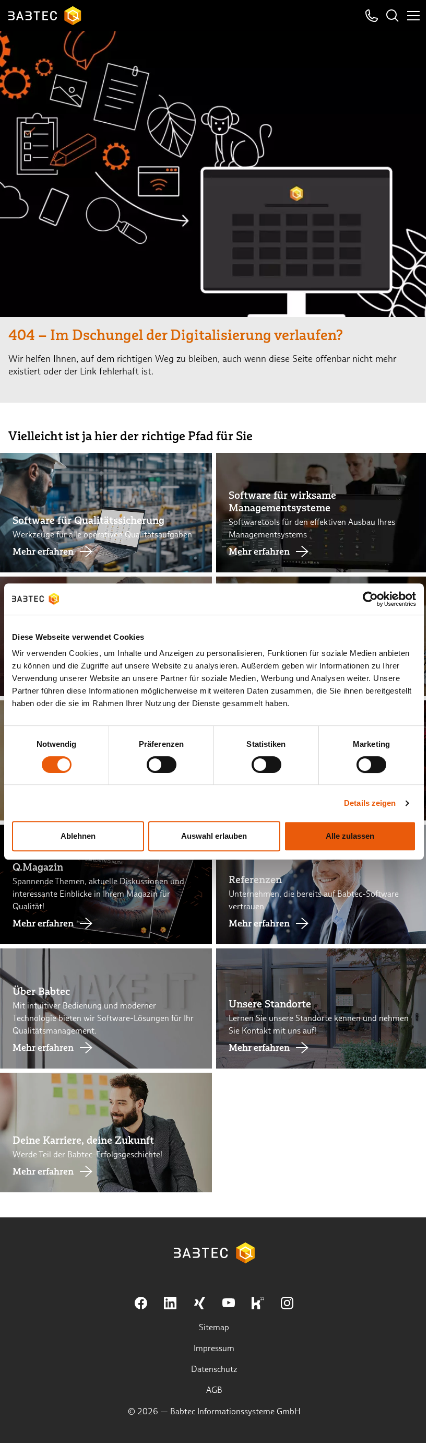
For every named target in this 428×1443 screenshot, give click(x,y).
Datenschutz (214, 1369)
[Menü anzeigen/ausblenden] (413, 15)
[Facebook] (141, 1303)
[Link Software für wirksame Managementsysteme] (322, 512)
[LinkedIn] (170, 1303)
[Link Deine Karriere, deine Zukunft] (106, 1132)
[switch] (161, 764)
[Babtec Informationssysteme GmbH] (44, 15)
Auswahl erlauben (214, 835)
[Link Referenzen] (322, 884)
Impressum (214, 1348)
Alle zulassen (350, 835)
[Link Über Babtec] (106, 1008)
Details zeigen (370, 803)
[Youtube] (228, 1303)
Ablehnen (78, 835)
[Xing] (199, 1303)
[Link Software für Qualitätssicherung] (106, 512)
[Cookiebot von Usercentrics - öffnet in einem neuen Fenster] (370, 599)
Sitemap (214, 1327)
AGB (214, 1390)
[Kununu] (258, 1303)
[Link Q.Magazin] (106, 884)
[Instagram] (287, 1303)
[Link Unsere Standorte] (322, 1008)
